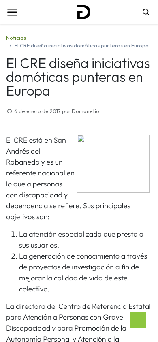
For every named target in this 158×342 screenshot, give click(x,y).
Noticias (16, 37)
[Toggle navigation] (12, 12)
